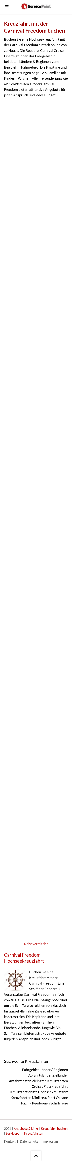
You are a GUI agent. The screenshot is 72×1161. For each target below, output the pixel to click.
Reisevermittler (36, 944)
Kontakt (10, 1141)
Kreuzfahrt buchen (54, 1128)
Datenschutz (29, 1141)
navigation (6, 7)
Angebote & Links (26, 1128)
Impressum (50, 1141)
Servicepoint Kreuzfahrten (24, 1133)
